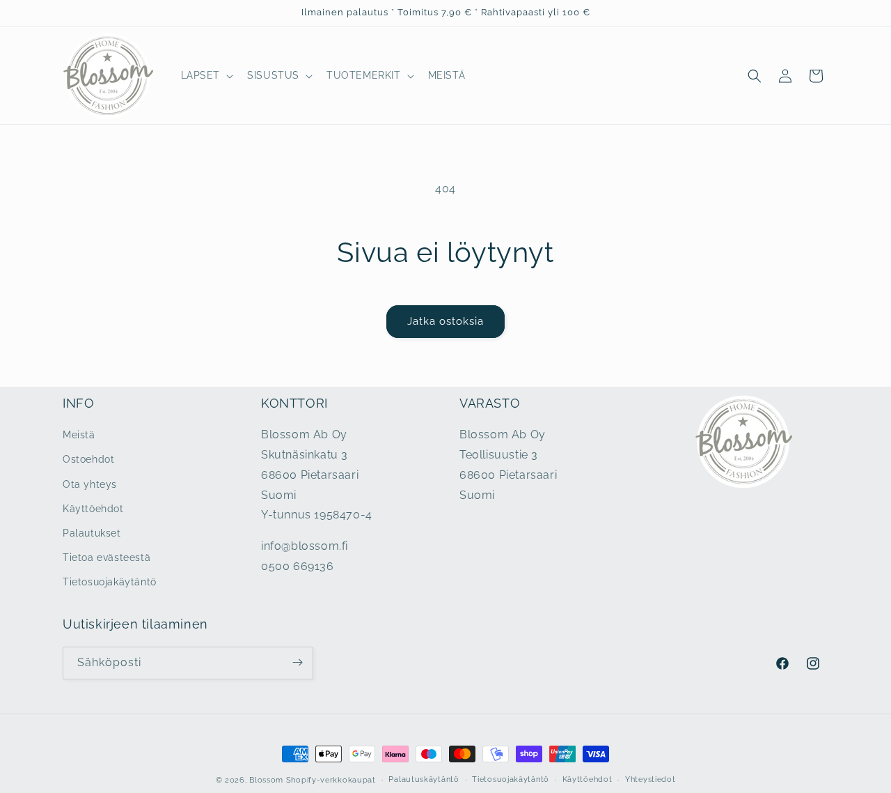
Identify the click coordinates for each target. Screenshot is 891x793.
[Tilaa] (297, 662)
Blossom (266, 780)
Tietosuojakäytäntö (110, 582)
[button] (206, 75)
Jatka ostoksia (445, 321)
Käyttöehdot (93, 508)
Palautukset (92, 533)
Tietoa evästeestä (106, 558)
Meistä (79, 435)
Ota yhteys (90, 484)
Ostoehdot (88, 459)
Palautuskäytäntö (423, 779)
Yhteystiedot (650, 779)
